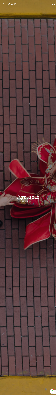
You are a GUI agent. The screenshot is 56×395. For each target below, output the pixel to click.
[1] (52, 391)
